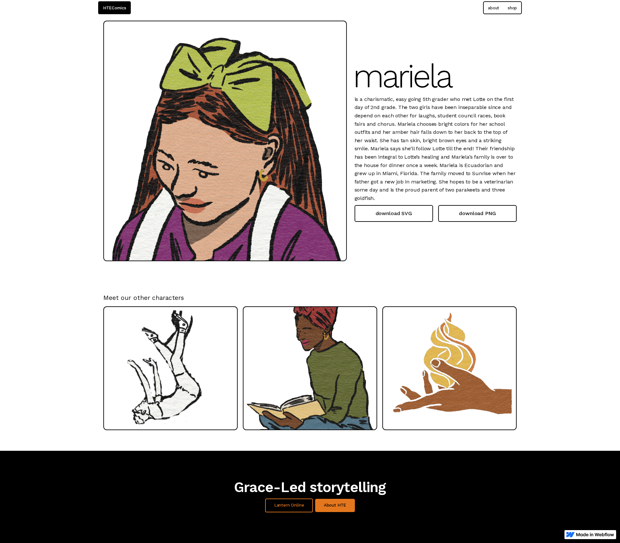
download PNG (477, 213)
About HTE (335, 505)
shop (512, 7)
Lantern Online (289, 505)
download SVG (394, 213)
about (493, 7)
